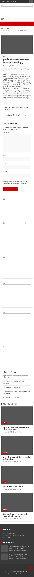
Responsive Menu (31, 1)
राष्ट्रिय (4, 56)
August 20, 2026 (8, 518)
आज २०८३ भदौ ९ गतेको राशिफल (11, 387)
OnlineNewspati (20, 574)
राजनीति (5, 452)
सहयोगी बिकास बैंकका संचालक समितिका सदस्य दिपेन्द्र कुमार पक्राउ (16, 108)
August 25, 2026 (8, 461)
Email (5, 163)
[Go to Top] (31, 568)
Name (5, 155)
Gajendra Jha (18, 66)
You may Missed (10, 404)
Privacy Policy (22, 571)
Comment (6, 132)
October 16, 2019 (8, 66)
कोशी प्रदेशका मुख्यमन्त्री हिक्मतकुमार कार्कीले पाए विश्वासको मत (19, 555)
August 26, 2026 (8, 432)
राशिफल (5, 482)
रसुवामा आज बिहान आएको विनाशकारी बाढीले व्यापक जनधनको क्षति (19, 547)
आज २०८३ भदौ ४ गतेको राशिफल (11, 397)
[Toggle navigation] (3, 24)
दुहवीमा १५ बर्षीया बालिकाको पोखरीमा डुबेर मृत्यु (17, 115)
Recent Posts (8, 542)
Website (5, 171)
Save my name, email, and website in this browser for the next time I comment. (15, 183)
